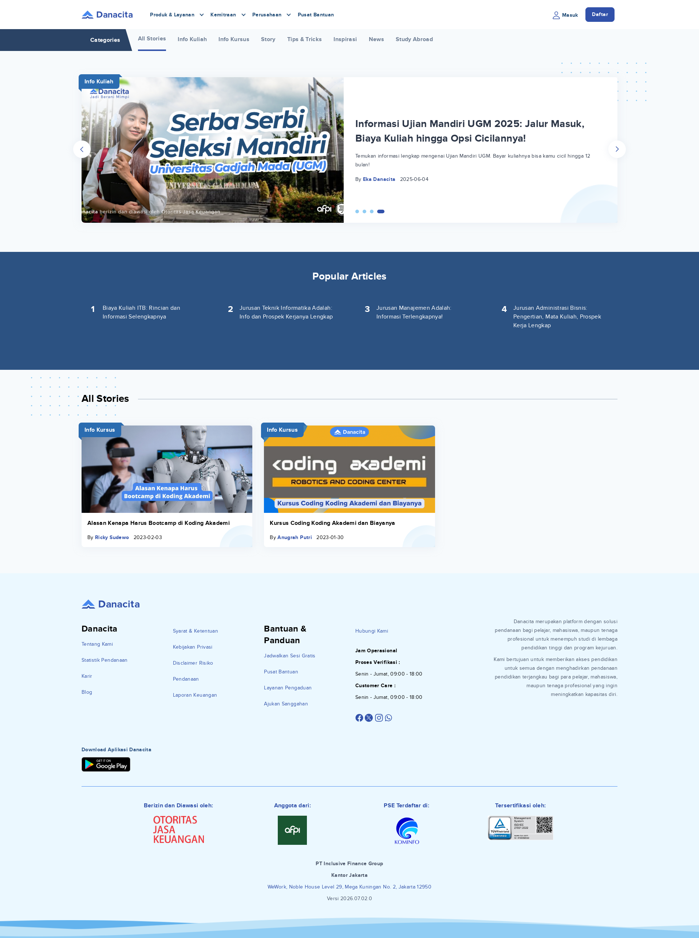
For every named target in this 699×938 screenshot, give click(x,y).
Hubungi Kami (371, 631)
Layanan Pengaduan (288, 688)
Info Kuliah (192, 39)
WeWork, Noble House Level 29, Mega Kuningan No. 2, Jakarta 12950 (349, 887)
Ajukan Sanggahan (286, 704)
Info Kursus (233, 39)
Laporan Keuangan (195, 695)
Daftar (600, 14)
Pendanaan (186, 679)
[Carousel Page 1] (357, 211)
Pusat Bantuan (316, 15)
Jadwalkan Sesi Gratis (289, 656)
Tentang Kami (97, 644)
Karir (87, 676)
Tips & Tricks (304, 39)
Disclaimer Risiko (193, 663)
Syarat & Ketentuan (195, 631)
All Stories (152, 38)
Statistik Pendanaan (105, 660)
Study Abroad (414, 39)
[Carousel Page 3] (372, 211)
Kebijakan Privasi (193, 647)
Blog (87, 692)
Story (268, 39)
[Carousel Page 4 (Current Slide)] (380, 211)
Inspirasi (345, 39)
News (376, 39)
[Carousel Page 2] (364, 211)
